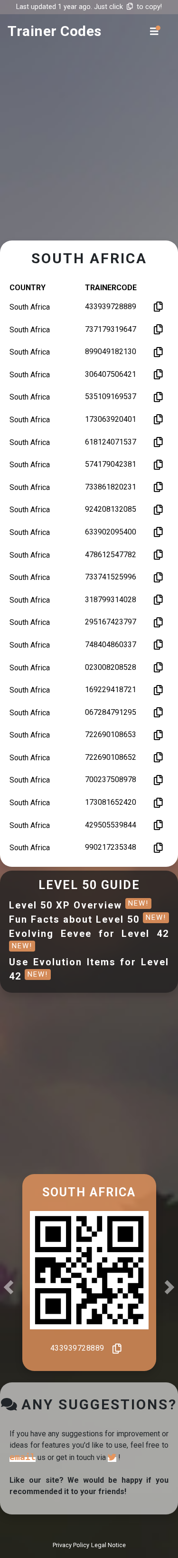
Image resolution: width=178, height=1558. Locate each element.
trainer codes (55, 31)
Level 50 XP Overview (79, 905)
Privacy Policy (71, 1545)
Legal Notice (108, 1545)
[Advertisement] (89, 148)
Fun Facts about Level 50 (87, 919)
